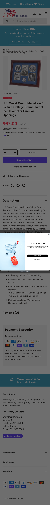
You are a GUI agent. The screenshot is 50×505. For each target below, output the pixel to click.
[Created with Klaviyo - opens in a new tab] (25, 271)
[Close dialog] (48, 234)
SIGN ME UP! (37, 255)
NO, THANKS (37, 259)
